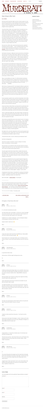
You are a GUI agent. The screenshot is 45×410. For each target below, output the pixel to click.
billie (7, 204)
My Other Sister (5, 195)
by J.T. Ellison (4, 18)
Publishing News (13, 1)
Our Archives (19, 1)
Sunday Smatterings (35, 19)
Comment (4, 375)
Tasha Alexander (10, 247)
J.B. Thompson (9, 228)
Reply (3, 224)
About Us (25, 1)
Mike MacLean (9, 346)
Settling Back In (34, 26)
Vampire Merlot (12, 177)
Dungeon (3, 49)
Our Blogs (7, 1)
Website (3, 396)
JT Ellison (11, 190)
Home (3, 1)
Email (3, 392)
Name (3, 388)
